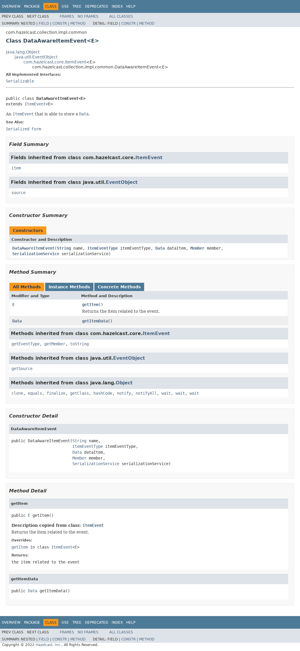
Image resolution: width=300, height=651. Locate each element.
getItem (90, 304)
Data (160, 248)
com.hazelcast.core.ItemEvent (54, 62)
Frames (67, 16)
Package (32, 6)
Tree (76, 6)
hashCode (102, 393)
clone (17, 393)
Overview (11, 6)
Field (44, 23)
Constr (59, 23)
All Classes (121, 16)
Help (130, 6)
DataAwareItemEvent (33, 248)
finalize (56, 393)
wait (166, 393)
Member (197, 248)
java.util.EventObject (36, 57)
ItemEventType (102, 248)
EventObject (122, 182)
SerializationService (35, 253)
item (16, 168)
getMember (54, 344)
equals (35, 393)
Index (117, 6)
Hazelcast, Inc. (49, 645)
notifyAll (146, 393)
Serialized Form (23, 129)
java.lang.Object (23, 52)
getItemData (95, 321)
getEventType (25, 344)
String (64, 248)
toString (79, 344)
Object (124, 383)
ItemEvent (35, 104)
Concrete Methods (119, 287)
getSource (22, 368)
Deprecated (96, 6)
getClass (79, 393)
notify (124, 393)
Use (65, 6)
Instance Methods (69, 287)
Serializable (20, 81)
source (18, 192)
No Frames (88, 16)
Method (78, 23)
